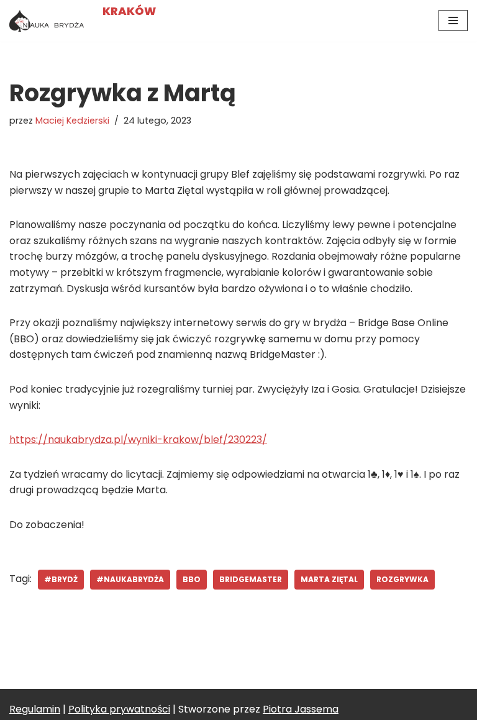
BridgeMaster (250, 579)
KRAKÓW (129, 11)
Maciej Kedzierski (72, 120)
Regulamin (34, 709)
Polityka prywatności (119, 709)
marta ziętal (329, 579)
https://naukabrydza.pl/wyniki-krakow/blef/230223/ (138, 439)
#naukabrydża (130, 579)
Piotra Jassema (300, 709)
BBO (192, 579)
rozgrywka (402, 579)
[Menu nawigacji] (453, 20)
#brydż (61, 579)
